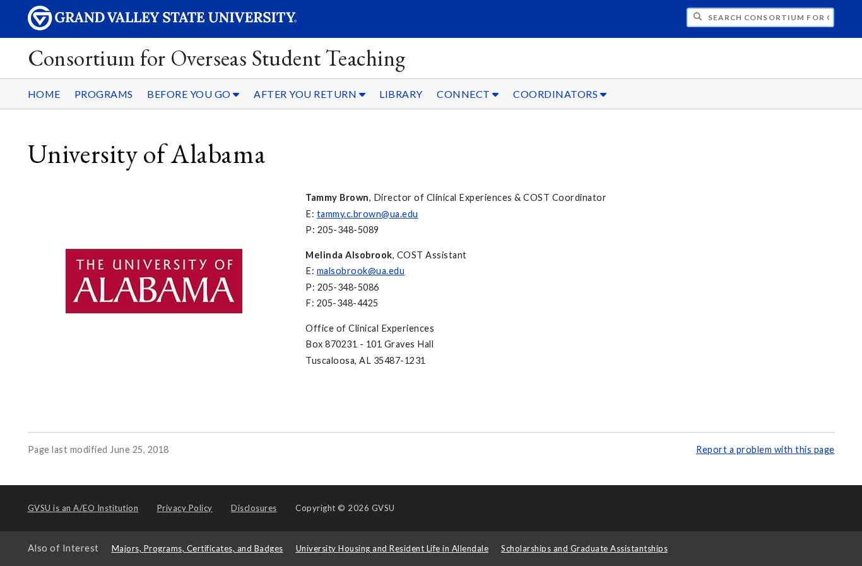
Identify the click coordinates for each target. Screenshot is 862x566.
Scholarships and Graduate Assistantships (584, 548)
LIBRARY (401, 94)
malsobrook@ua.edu (361, 270)
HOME (44, 94)
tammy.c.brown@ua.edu (367, 213)
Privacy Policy (185, 508)
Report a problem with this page (765, 449)
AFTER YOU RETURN (306, 94)
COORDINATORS (556, 94)
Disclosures (254, 508)
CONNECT (464, 94)
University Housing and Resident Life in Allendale (392, 548)
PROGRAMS (103, 94)
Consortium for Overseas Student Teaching (217, 58)
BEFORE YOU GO (190, 94)
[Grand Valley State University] (162, 27)
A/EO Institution (83, 508)
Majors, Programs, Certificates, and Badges (197, 548)
